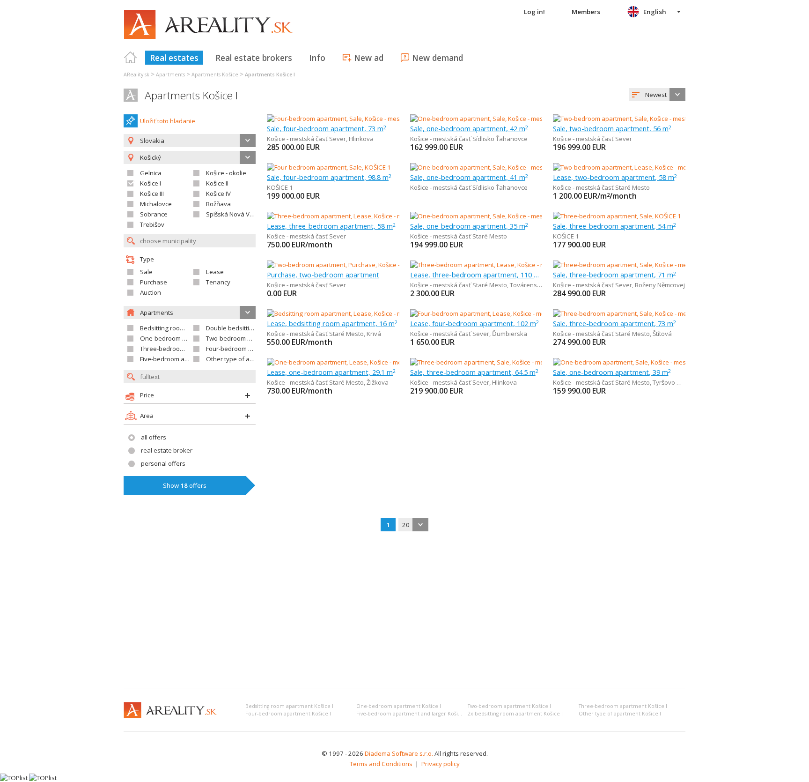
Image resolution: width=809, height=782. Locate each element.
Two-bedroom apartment (241, 338)
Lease (215, 272)
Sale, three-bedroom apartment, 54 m (614, 226)
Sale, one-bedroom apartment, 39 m (612, 372)
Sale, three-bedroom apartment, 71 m (614, 274)
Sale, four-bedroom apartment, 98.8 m (329, 177)
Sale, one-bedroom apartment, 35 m (469, 226)
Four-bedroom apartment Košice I (288, 713)
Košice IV (218, 193)
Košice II (217, 183)
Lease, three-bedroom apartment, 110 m (476, 274)
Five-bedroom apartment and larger (191, 359)
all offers (153, 437)
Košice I (150, 183)
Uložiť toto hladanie (167, 121)
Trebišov (152, 224)
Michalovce (156, 204)
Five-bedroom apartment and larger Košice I (411, 713)
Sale (146, 272)
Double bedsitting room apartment (255, 328)
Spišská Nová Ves (231, 214)
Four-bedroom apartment (242, 348)
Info (317, 57)
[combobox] (657, 94)
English (654, 11)
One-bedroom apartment (176, 338)
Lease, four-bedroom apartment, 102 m (474, 323)
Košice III (152, 193)
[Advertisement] (404, 610)
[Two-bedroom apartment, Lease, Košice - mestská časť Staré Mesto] (648, 167)
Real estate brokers (253, 57)
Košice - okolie (226, 173)
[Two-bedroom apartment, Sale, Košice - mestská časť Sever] (637, 118)
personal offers (163, 463)
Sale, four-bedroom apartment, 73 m (326, 128)
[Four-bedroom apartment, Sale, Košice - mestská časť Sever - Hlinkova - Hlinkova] (381, 118)
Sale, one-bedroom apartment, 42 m (469, 128)
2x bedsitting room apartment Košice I (515, 713)
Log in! (534, 11)
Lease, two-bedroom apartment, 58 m (615, 177)
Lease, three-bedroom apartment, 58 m (331, 226)
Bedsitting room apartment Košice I (289, 706)
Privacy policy (440, 764)
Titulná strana (131, 58)
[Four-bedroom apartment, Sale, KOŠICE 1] (329, 167)
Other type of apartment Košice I (620, 713)
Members (586, 11)
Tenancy (218, 282)
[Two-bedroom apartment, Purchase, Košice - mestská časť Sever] (358, 265)
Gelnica (151, 173)
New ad (368, 57)
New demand (437, 57)
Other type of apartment (241, 359)
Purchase (153, 282)
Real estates (174, 57)
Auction (150, 292)
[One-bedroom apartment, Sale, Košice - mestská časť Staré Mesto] (503, 216)
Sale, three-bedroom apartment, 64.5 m (474, 372)
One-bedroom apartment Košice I (398, 706)
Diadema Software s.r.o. (399, 753)
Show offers (184, 485)
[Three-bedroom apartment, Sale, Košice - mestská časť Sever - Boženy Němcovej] (667, 265)
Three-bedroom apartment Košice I (623, 706)
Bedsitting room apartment (178, 328)
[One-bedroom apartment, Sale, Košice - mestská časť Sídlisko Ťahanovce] (514, 118)
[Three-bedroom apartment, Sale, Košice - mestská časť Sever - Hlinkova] (511, 362)
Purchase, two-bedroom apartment (323, 274)
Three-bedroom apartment (178, 348)
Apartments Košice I (191, 95)
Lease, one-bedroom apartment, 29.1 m (331, 372)
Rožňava (218, 204)
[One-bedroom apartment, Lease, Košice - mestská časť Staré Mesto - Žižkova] (376, 362)
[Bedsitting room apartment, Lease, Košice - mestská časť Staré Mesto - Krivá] (375, 313)
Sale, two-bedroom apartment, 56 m (612, 128)
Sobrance (154, 214)
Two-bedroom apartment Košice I (509, 706)
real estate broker (166, 450)
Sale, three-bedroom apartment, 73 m (614, 323)
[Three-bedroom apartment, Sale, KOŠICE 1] (617, 216)
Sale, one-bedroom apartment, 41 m (469, 177)
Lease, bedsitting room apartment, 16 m (332, 323)
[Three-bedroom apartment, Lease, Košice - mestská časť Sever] (356, 216)
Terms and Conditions (381, 764)
